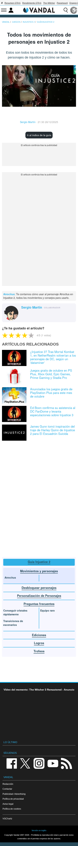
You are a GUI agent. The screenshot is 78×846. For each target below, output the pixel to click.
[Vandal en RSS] (66, 763)
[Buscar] (65, 10)
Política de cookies (12, 809)
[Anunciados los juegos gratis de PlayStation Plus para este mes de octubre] (14, 395)
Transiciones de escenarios (13, 623)
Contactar (7, 789)
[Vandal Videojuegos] (39, 10)
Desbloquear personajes (39, 587)
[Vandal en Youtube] (53, 763)
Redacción (8, 784)
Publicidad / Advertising (14, 794)
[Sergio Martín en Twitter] (23, 313)
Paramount (62, 3)
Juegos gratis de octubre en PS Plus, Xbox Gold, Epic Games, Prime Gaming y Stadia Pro (51, 374)
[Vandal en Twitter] (25, 763)
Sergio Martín (28, 122)
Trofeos (39, 651)
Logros (39, 643)
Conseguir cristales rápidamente (15, 612)
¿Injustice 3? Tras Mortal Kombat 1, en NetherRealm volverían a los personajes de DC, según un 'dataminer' (53, 357)
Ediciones (39, 635)
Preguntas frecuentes (39, 604)
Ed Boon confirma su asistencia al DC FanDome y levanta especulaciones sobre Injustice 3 (52, 411)
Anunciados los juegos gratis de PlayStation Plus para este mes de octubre (51, 392)
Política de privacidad (13, 799)
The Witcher (49, 3)
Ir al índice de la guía (39, 135)
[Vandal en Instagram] (39, 763)
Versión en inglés (39, 830)
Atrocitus (9, 294)
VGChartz (7, 818)
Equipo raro (47, 610)
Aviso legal (8, 804)
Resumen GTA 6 (12, 3)
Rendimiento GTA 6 (31, 3)
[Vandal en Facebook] (11, 763)
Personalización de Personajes (39, 595)
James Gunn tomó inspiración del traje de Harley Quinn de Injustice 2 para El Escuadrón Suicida (52, 430)
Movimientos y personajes (39, 571)
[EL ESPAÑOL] (73, 10)
